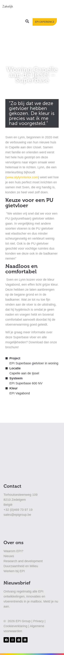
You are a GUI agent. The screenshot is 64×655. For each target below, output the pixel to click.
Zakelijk (7, 6)
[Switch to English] (34, 6)
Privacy (39, 621)
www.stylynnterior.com (22, 177)
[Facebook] (6, 640)
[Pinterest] (18, 640)
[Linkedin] (25, 640)
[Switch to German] (40, 6)
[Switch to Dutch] (27, 6)
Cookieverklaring (16, 626)
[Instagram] (12, 640)
